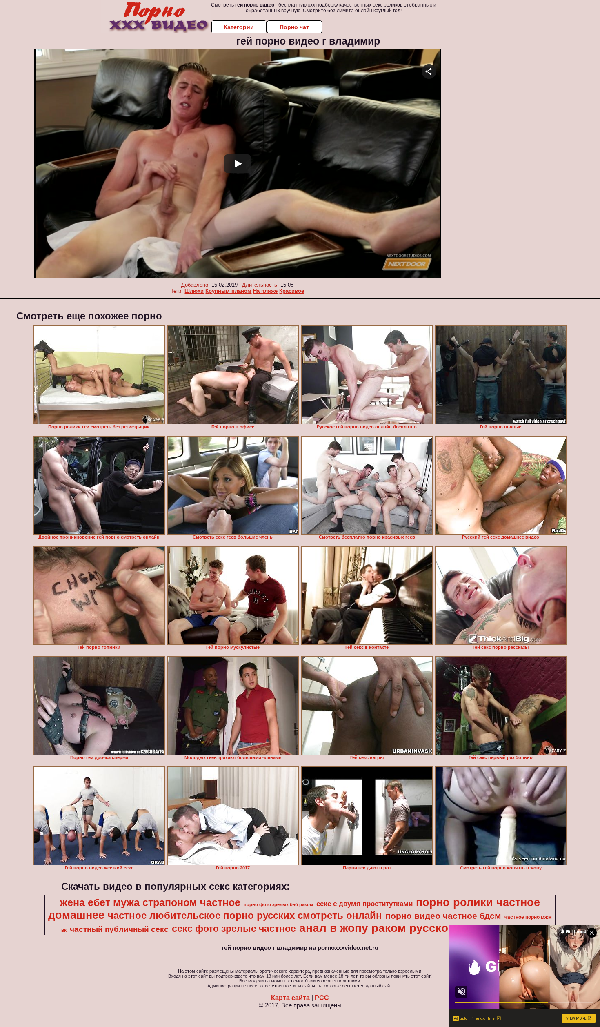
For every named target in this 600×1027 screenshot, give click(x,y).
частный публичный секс (119, 929)
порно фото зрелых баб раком (278, 904)
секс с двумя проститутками (364, 904)
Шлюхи (194, 291)
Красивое (291, 291)
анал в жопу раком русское (377, 928)
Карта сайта (290, 997)
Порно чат (294, 27)
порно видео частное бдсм (443, 916)
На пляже (265, 291)
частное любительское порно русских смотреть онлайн (245, 915)
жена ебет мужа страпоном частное (150, 902)
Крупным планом (228, 291)
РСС (322, 997)
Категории (239, 27)
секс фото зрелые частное (234, 928)
